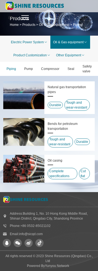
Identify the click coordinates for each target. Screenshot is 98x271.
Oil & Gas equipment (54, 25)
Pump (28, 69)
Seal (71, 69)
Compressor (50, 69)
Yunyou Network (57, 266)
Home (14, 25)
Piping (77, 25)
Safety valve (87, 68)
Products (28, 25)
